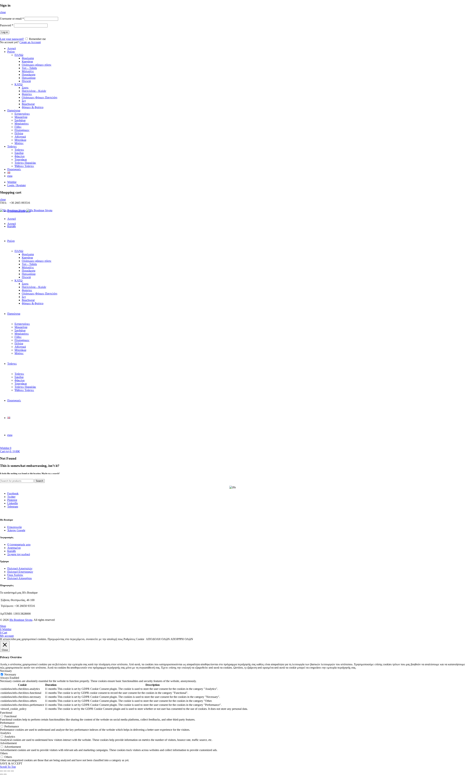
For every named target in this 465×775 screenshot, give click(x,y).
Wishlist (11, 182)
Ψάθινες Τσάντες (24, 166)
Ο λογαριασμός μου (19, 544)
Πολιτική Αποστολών (19, 568)
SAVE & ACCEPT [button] (11, 763)
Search (39, 481)
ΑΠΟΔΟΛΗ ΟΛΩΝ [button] (158, 639)
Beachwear (28, 104)
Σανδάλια (20, 120)
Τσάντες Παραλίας (25, 162)
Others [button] (4, 753)
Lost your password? (12, 38)
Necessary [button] (6, 670)
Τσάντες (12, 146)
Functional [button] (6, 712)
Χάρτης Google (16, 530)
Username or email (12, 18)
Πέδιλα (19, 133)
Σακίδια (19, 153)
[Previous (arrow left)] (1, 774)
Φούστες (27, 94)
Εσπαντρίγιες (22, 113)
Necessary (10, 674)
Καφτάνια (27, 61)
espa (9, 175)
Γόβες (18, 126)
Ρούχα (11, 51)
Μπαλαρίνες (22, 123)
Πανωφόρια (28, 77)
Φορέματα (28, 58)
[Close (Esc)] (1, 771)
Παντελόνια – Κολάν (34, 90)
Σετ (24, 100)
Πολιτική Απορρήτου (19, 578)
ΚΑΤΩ (19, 84)
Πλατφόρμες (22, 130)
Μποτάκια (20, 139)
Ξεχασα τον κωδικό (18, 554)
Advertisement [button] (8, 743)
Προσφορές (14, 169)
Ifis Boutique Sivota (20, 619)
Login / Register (16, 185)
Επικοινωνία (14, 527)
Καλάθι (11, 551)
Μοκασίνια (21, 117)
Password (6, 25)
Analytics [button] (5, 733)
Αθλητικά (20, 136)
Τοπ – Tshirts (29, 68)
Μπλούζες (28, 71)
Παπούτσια (13, 110)
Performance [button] (7, 722)
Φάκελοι (20, 156)
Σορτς (25, 87)
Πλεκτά (26, 81)
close (3, 12)
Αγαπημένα (14, 547)
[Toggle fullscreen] (8, 771)
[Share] (5, 771)
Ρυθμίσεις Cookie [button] (134, 639)
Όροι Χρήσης (15, 575)
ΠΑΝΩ (19, 54)
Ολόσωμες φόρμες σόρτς (36, 64)
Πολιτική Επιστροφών (20, 571)
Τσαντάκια (21, 159)
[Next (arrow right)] (5, 774)
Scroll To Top (8, 766)
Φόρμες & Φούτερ (32, 107)
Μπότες (19, 143)
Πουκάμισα (28, 74)
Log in (4, 32)
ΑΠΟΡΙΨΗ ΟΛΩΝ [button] (181, 639)
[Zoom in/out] (12, 771)
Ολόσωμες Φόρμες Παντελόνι (39, 97)
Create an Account (30, 42)
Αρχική (11, 48)
